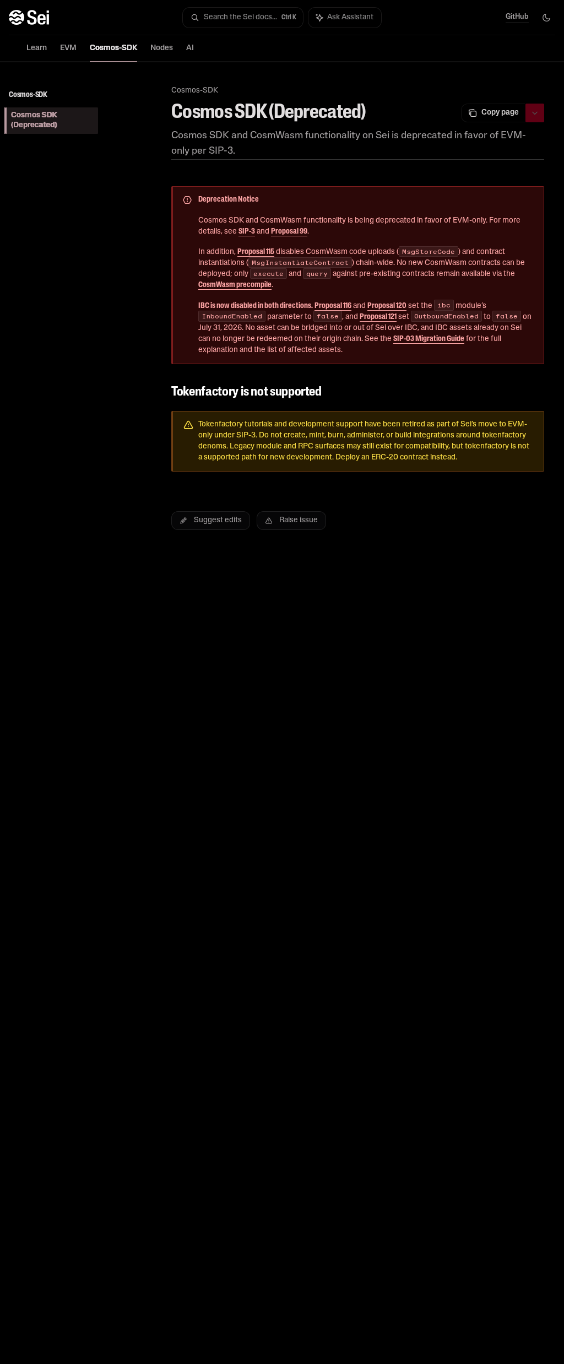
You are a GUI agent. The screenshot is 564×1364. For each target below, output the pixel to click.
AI (190, 48)
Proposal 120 (386, 306)
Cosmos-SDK (113, 48)
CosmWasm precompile (235, 285)
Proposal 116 (332, 306)
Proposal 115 (255, 252)
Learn (36, 48)
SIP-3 (246, 232)
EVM (68, 48)
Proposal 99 (289, 232)
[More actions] (534, 113)
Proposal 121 (378, 317)
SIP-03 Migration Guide (428, 339)
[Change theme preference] (546, 17)
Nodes (161, 48)
